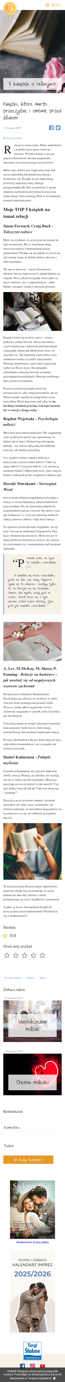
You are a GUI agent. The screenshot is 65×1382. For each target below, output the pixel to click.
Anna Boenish (14, 138)
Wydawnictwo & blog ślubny (32, 1242)
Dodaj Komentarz (30, 1160)
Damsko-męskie (12, 977)
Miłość (43, 977)
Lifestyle (30, 977)
